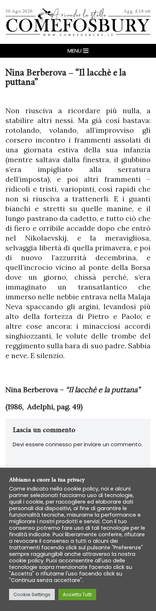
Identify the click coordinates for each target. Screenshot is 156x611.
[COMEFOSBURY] (78, 22)
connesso (58, 444)
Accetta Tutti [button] (77, 594)
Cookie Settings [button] (31, 594)
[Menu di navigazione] (78, 50)
